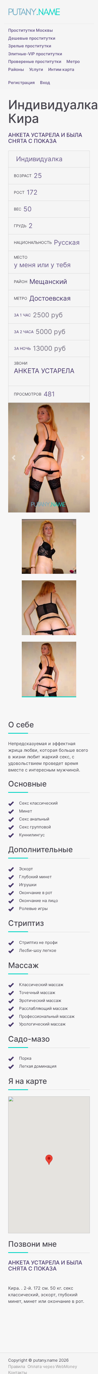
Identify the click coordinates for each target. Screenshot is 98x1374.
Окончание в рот (35, 892)
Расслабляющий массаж (43, 1008)
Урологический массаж (42, 1024)
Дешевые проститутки (31, 38)
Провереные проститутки (34, 61)
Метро (73, 61)
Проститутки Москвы (30, 30)
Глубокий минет (35, 876)
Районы (16, 69)
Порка (25, 1058)
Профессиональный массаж (47, 1016)
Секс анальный (34, 819)
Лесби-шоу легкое (37, 950)
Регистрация (21, 82)
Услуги (36, 69)
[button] (14, 458)
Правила (16, 1366)
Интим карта (61, 69)
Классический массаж (41, 984)
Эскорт (26, 868)
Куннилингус (32, 834)
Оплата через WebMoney (52, 1366)
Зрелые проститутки (29, 45)
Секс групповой (35, 826)
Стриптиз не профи (38, 942)
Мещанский (48, 282)
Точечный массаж (37, 992)
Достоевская (50, 298)
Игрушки (27, 884)
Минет (25, 811)
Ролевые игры (33, 908)
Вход (45, 82)
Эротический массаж (40, 1000)
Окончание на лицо (38, 900)
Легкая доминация (37, 1066)
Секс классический (38, 803)
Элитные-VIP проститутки (35, 53)
